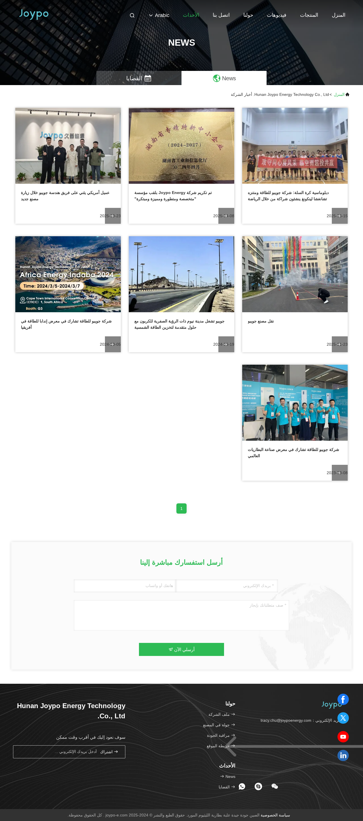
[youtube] (343, 736)
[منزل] (34, 14)
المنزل (338, 15)
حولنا (248, 15)
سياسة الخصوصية (275, 815)
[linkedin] (343, 755)
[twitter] (343, 718)
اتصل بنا (221, 15)
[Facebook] (343, 699)
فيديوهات (276, 15)
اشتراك (107, 752)
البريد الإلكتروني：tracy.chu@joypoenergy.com (302, 720)
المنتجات (309, 15)
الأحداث (191, 15)
